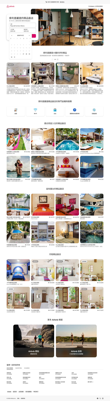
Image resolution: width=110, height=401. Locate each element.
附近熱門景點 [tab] (18, 368)
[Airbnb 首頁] (10, 6)
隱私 (18, 398)
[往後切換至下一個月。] (29, 35)
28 (26, 54)
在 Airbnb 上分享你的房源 (96, 6)
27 (23, 54)
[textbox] (15, 31)
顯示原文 (62, 2)
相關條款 (23, 398)
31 (14, 57)
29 (29, 54)
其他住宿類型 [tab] (10, 368)
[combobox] (22, 26)
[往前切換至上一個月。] (11, 35)
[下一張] (57, 59)
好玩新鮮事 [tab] (26, 368)
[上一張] (52, 59)
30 (11, 57)
